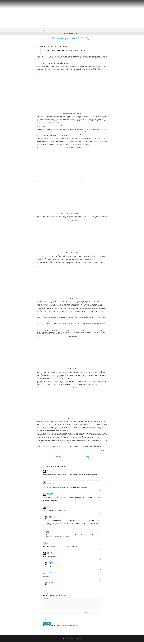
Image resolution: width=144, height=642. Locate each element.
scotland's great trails (63, 41)
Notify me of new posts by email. (50, 619)
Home (38, 30)
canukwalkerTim (50, 493)
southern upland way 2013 (80, 41)
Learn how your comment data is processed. (68, 625)
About (91, 30)
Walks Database (53, 30)
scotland (55, 41)
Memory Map (75, 30)
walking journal (89, 41)
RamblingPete (49, 481)
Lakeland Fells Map (84, 30)
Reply (100, 479)
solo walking (70, 41)
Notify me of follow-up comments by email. (53, 617)
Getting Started (44, 30)
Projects (68, 30)
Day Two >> (104, 450)
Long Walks (61, 30)
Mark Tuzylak (49, 552)
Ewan (48, 542)
